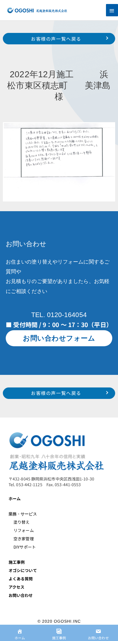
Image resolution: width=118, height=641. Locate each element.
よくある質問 (21, 578)
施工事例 (17, 562)
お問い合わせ (21, 595)
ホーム (15, 498)
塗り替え (20, 522)
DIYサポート (22, 547)
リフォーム (21, 530)
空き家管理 (21, 538)
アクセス (16, 587)
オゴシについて (23, 570)
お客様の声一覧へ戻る (56, 38)
